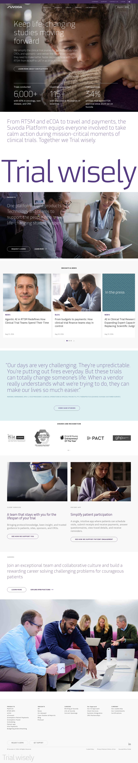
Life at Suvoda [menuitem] (69, 711)
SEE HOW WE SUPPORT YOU (23, 536)
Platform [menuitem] (10, 709)
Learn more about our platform (33, 69)
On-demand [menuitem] (42, 713)
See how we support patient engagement (94, 539)
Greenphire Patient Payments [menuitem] (18, 717)
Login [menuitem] (123, 1)
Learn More (17, 590)
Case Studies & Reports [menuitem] (47, 715)
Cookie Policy (90, 749)
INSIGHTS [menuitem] (41, 706)
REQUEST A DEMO (18, 743)
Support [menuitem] (104, 1)
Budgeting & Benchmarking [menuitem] (17, 729)
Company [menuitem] (95, 1)
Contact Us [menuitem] (114, 1)
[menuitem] (129, 1)
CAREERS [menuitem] (67, 706)
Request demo (123, 7)
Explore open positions (40, 590)
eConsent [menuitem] (10, 715)
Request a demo (19, 249)
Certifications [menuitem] (116, 713)
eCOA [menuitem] (9, 713)
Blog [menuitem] (39, 717)
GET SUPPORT (38, 743)
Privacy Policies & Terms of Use (106, 749)
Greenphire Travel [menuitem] (13, 720)
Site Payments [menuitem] (12, 726)
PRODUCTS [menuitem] (11, 706)
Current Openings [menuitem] (71, 713)
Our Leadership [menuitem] (117, 709)
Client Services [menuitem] (92, 711)
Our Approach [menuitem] (91, 7)
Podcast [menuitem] (41, 720)
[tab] (68, 450)
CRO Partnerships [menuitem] (93, 715)
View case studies (66, 408)
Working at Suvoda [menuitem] (71, 709)
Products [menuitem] (47, 7)
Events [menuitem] (68, 7)
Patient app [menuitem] (11, 724)
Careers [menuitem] (78, 7)
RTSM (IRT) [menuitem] (11, 711)
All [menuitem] (39, 709)
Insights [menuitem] (58, 7)
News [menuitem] (40, 711)
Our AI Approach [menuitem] (93, 709)
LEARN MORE (39, 249)
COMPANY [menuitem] (114, 706)
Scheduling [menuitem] (11, 722)
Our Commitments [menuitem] (118, 711)
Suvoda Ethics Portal (125, 749)
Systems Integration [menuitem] (94, 713)
